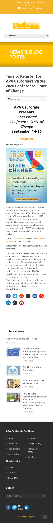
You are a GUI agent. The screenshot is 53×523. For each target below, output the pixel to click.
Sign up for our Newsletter (31, 8)
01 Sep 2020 (15, 99)
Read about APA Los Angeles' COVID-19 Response (29, 3)
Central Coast (14, 443)
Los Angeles (13, 454)
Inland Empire (14, 448)
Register (26, 138)
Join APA (11, 472)
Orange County (34, 443)
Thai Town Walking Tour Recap (21, 338)
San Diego (32, 457)
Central (11, 438)
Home (10, 467)
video (21, 238)
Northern (32, 438)
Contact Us (13, 478)
